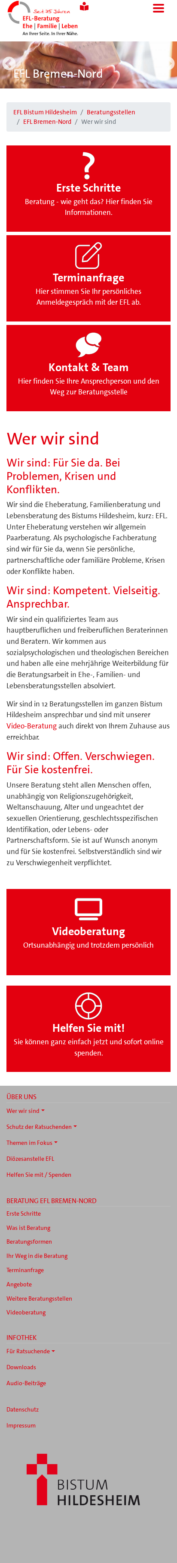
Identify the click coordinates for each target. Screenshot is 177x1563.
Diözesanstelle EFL (30, 1159)
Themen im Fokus (29, 1143)
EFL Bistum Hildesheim (45, 112)
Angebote (19, 1284)
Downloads (21, 1367)
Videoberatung (26, 1312)
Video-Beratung (31, 726)
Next (168, 64)
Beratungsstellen (111, 112)
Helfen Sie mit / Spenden (38, 1175)
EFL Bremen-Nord (58, 74)
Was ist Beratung (28, 1228)
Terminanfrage (25, 1270)
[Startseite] (54, 19)
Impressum (21, 1425)
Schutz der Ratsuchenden (39, 1127)
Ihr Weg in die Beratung (36, 1256)
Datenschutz (22, 1409)
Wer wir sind (23, 1111)
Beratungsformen (29, 1241)
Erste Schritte (23, 1213)
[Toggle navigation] (158, 8)
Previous (9, 64)
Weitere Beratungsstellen (39, 1298)
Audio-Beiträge (26, 1383)
